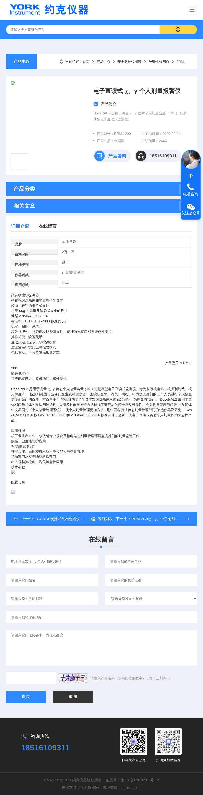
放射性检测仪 (159, 62)
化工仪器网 (89, 787)
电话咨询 (190, 194)
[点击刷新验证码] (73, 678)
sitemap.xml (131, 787)
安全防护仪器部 (129, 62)
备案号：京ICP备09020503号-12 (132, 780)
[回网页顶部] (190, 176)
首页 (86, 62)
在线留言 (48, 226)
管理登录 (110, 787)
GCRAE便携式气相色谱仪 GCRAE (65, 519)
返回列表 (105, 519)
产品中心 (21, 61)
